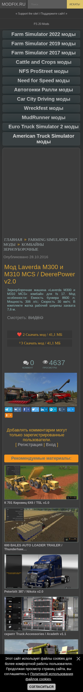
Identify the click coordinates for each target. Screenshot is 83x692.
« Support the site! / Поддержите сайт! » (41, 13)
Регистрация (30, 444)
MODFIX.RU (13, 4)
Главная (13, 239)
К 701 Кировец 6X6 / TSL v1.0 (26, 503)
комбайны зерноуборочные (23, 246)
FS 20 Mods (41, 23)
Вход (51, 444)
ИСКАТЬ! (74, 4)
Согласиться (41, 687)
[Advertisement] (41, 193)
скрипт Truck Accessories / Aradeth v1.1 (35, 634)
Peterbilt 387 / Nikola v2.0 (23, 591)
